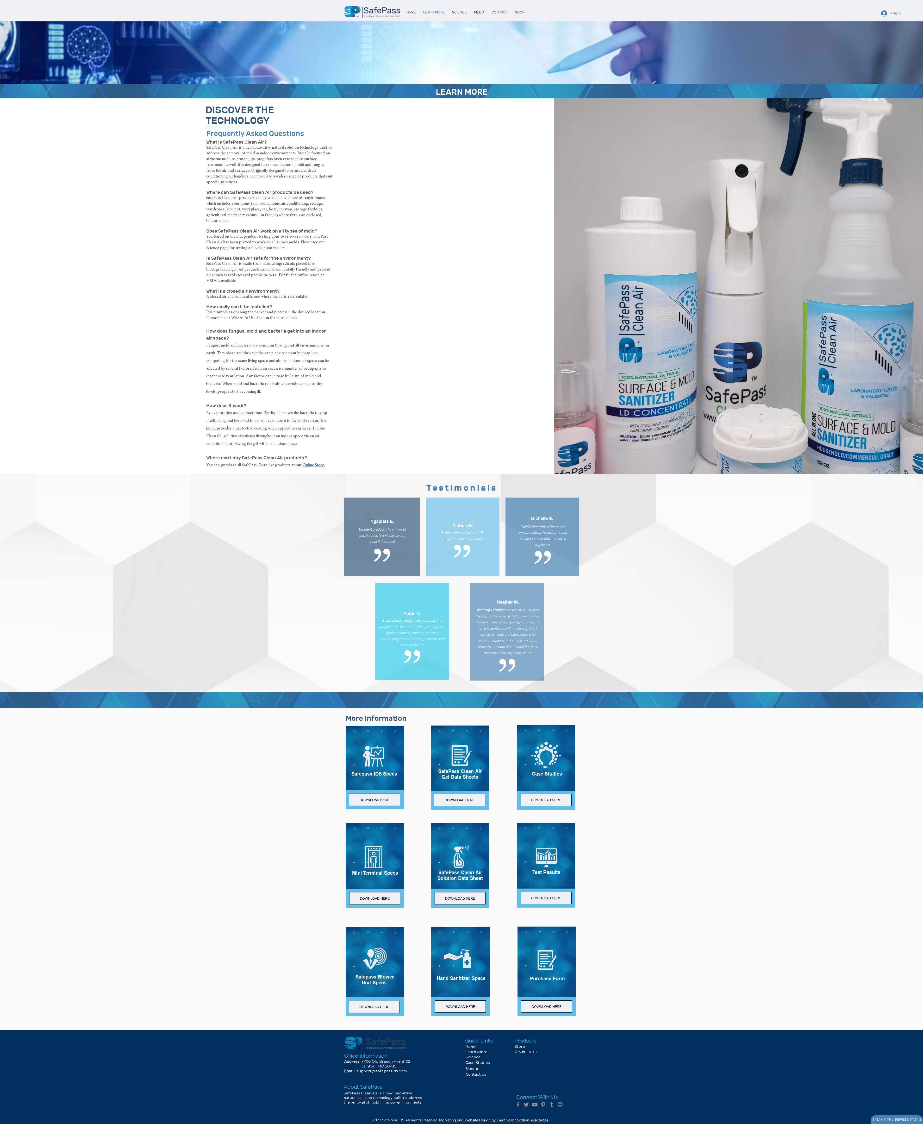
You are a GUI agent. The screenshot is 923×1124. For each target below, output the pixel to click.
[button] (374, 1007)
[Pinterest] (543, 1104)
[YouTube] (534, 1104)
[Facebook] (518, 1104)
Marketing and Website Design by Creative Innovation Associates (493, 1120)
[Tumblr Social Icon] (551, 1104)
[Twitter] (526, 1104)
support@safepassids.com (382, 1071)
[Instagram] (560, 1104)
